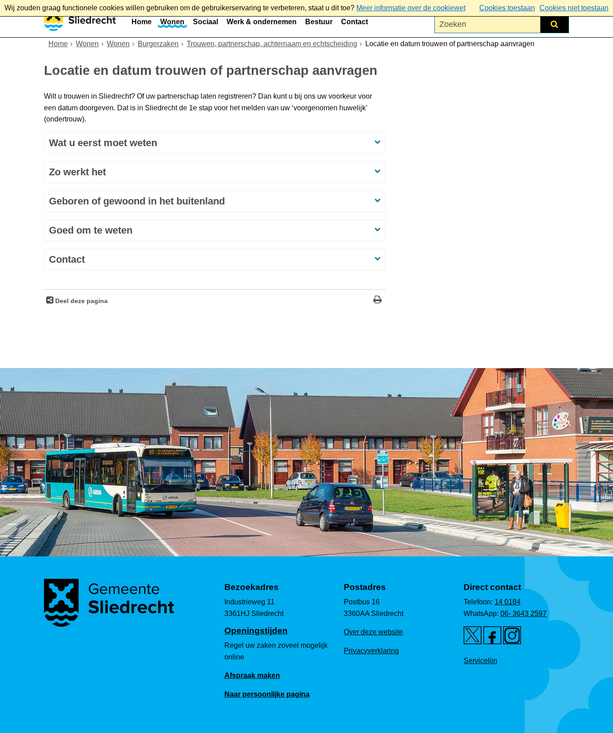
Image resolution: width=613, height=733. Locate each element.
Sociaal (205, 22)
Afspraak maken (252, 675)
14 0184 (508, 602)
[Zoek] (554, 24)
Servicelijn (480, 660)
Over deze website (373, 632)
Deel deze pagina (80, 300)
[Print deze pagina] (377, 300)
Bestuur (319, 22)
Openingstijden (256, 630)
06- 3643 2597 (523, 613)
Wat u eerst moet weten (104, 142)
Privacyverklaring (371, 651)
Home (141, 22)
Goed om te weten (90, 230)
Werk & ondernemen (262, 22)
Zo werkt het (77, 172)
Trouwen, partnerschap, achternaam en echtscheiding (272, 44)
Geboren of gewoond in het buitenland (137, 201)
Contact (354, 22)
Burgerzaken (158, 44)
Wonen (172, 22)
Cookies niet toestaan (574, 8)
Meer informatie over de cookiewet (410, 8)
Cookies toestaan (507, 8)
